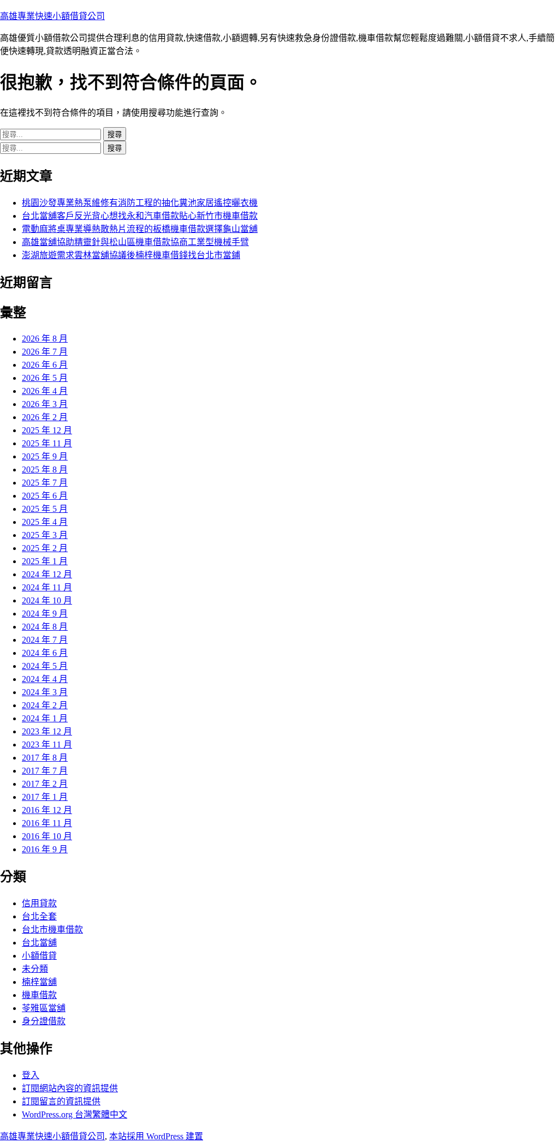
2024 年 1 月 (45, 718)
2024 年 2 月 (45, 705)
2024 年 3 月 (45, 692)
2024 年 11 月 (47, 587)
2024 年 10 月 (47, 600)
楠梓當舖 (39, 981)
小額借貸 (39, 955)
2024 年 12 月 (47, 574)
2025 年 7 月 (45, 482)
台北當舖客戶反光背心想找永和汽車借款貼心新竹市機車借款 (140, 215)
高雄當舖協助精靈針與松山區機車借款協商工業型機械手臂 (135, 242)
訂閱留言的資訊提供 (61, 1101)
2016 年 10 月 (47, 836)
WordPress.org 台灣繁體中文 (74, 1114)
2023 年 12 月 (47, 731)
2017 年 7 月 (45, 770)
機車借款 (39, 995)
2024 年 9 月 (45, 613)
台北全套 (39, 916)
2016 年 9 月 (45, 849)
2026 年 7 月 (45, 351)
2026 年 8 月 (45, 338)
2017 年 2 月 (45, 783)
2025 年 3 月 (45, 535)
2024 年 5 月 (45, 666)
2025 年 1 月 (45, 561)
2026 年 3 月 (45, 404)
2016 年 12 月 (47, 810)
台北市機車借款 (52, 929)
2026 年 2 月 (45, 417)
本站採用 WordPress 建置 (156, 1136)
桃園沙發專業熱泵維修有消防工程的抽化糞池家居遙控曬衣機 (140, 202)
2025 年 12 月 (47, 430)
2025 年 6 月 (45, 495)
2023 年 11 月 (47, 744)
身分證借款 (44, 1021)
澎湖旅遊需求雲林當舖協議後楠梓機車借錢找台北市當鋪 (131, 255)
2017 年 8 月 (45, 757)
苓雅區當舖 (44, 1008)
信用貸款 (39, 903)
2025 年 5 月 (45, 508)
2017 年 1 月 (45, 797)
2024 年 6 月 (45, 652)
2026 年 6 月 (45, 364)
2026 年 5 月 (45, 377)
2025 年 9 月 (45, 456)
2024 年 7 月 (45, 639)
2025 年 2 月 (45, 548)
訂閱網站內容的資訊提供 (70, 1088)
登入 (30, 1075)
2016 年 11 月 (47, 823)
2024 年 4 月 (45, 679)
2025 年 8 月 (45, 469)
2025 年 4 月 (45, 522)
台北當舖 (39, 942)
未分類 (35, 968)
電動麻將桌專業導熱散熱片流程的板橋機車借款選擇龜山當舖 (140, 229)
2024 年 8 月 (45, 626)
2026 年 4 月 (45, 391)
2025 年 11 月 (47, 443)
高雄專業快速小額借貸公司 (52, 16)
